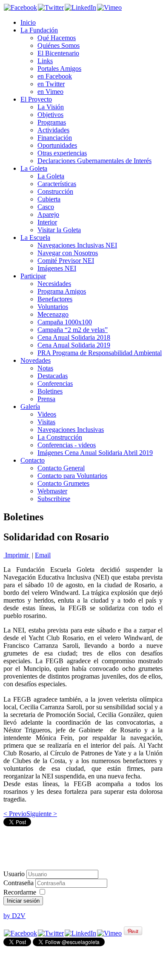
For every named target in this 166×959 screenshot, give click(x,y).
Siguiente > (41, 813)
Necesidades (54, 283)
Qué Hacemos (56, 37)
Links (45, 60)
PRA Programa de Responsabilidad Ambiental (99, 352)
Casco (45, 206)
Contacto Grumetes (63, 483)
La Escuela (35, 237)
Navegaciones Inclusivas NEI (77, 245)
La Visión (50, 107)
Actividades (53, 130)
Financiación (54, 137)
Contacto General (61, 468)
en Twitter (51, 83)
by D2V (14, 915)
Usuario (14, 873)
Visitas (46, 422)
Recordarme (19, 892)
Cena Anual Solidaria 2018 (73, 337)
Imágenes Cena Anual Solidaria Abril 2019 (95, 452)
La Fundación (39, 30)
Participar (33, 276)
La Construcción (59, 437)
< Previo (14, 813)
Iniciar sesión (23, 901)
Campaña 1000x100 (64, 322)
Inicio (28, 22)
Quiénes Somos (58, 45)
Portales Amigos (59, 68)
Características (56, 183)
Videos (46, 414)
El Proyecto (36, 99)
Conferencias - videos (66, 445)
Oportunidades (57, 145)
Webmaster (52, 491)
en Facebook (54, 76)
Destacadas (52, 375)
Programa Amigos (61, 291)
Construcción (55, 191)
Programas (51, 122)
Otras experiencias (62, 153)
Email (43, 555)
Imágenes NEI (56, 268)
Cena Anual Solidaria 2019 (73, 345)
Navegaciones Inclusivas (70, 429)
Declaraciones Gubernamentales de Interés (94, 160)
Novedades (35, 360)
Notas (45, 368)
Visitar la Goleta (59, 229)
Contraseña (19, 882)
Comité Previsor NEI (65, 260)
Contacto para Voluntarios (72, 475)
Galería (30, 406)
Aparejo (48, 214)
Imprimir (16, 555)
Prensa (46, 398)
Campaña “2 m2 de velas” (72, 329)
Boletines (50, 391)
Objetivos (50, 114)
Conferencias (55, 383)
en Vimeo (50, 91)
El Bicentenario (58, 53)
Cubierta (48, 199)
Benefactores (54, 299)
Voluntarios (52, 306)
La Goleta (33, 168)
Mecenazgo (53, 314)
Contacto (32, 460)
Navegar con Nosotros (67, 253)
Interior (47, 222)
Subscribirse (53, 498)
